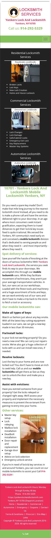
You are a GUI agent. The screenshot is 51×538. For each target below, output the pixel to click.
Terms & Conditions (14, 514)
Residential (22, 504)
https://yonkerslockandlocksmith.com (25, 497)
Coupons (34, 507)
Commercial (35, 504)
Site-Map (41, 514)
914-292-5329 (31, 28)
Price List (30, 514)
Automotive (9, 507)
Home (11, 504)
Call (26, 534)
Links (25, 517)
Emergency (22, 507)
